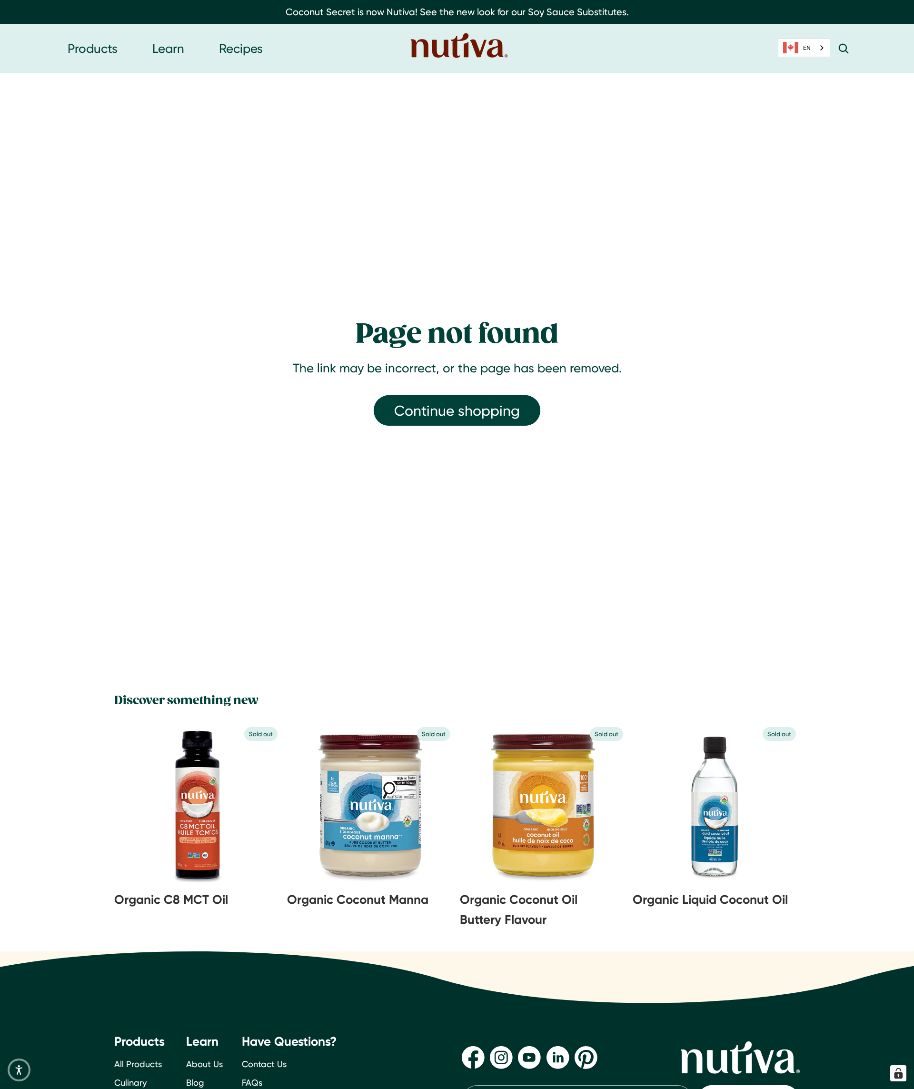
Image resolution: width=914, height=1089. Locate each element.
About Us (204, 1064)
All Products (138, 1064)
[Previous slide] (138, 804)
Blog (195, 1082)
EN (807, 47)
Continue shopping (457, 410)
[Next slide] (257, 804)
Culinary (130, 1082)
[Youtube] (529, 1057)
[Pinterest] (586, 1057)
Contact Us (264, 1064)
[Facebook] (473, 1057)
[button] (19, 1070)
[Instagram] (501, 1057)
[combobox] (804, 48)
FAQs (252, 1082)
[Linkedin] (557, 1057)
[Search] (843, 48)
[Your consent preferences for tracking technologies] (898, 1073)
